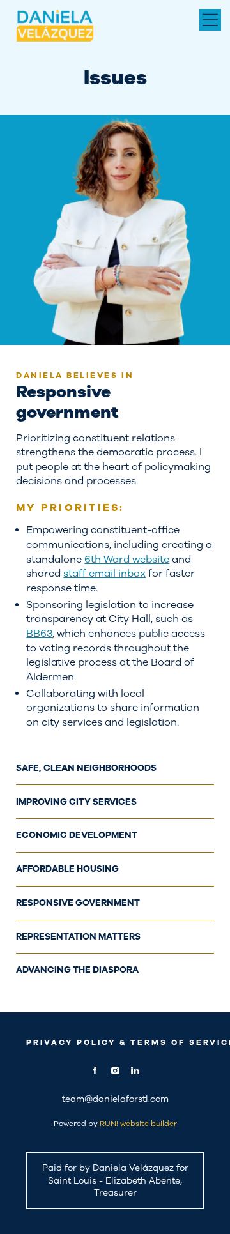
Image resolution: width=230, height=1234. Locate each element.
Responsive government (78, 902)
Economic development (76, 835)
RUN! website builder (138, 1123)
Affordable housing (67, 869)
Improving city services (76, 801)
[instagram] (115, 1070)
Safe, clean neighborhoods (86, 768)
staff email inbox (104, 573)
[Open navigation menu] (210, 20)
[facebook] (95, 1070)
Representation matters (78, 936)
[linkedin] (135, 1070)
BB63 (39, 633)
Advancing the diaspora (77, 969)
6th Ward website (126, 559)
